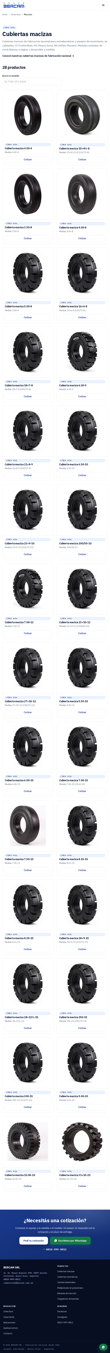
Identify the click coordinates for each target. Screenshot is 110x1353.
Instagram (62, 1317)
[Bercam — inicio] (13, 5)
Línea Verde (8, 1317)
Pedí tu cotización (33, 1240)
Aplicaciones (9, 1322)
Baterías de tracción (66, 1293)
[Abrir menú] (103, 5)
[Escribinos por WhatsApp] (103, 1347)
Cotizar (28, 159)
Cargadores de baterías (68, 1298)
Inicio (4, 14)
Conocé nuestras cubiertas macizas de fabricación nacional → (38, 55)
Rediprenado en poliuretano (70, 1287)
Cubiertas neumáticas (67, 1276)
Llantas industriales (66, 1282)
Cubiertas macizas (65, 1271)
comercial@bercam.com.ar (18, 1282)
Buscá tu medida (10, 75)
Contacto (7, 1333)
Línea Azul (15, 14)
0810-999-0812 (56, 1249)
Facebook (62, 1311)
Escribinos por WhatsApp (72, 1240)
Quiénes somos (10, 1328)
